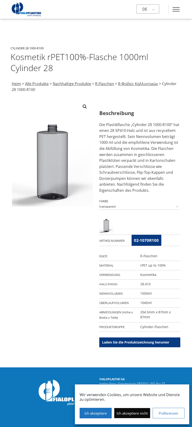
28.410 (145, 284)
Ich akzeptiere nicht (132, 413)
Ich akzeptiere (96, 413)
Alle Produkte (37, 83)
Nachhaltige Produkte (72, 83)
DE (144, 9)
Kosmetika (148, 274)
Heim (16, 83)
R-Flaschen (104, 83)
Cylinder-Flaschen (154, 327)
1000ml (146, 293)
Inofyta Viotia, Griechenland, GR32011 (124, 384)
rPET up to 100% (153, 265)
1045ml (146, 302)
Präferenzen (168, 413)
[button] (85, 106)
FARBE (103, 201)
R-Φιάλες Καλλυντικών (138, 83)
